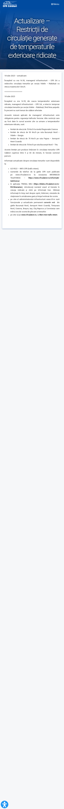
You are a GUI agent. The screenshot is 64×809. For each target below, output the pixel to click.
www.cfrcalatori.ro (29, 215)
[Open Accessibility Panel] (4, 804)
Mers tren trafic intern (48, 215)
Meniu (56, 4)
